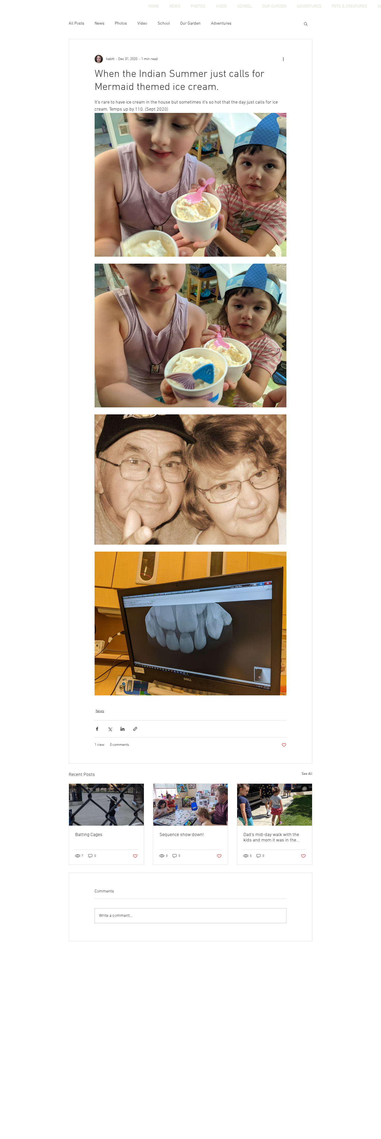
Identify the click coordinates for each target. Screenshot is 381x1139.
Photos (121, 23)
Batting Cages (88, 835)
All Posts (76, 23)
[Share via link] (135, 728)
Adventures (221, 23)
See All (307, 774)
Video (142, 23)
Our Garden (190, 23)
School (164, 23)
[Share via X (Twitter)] (109, 728)
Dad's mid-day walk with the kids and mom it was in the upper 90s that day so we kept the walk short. (273, 837)
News (99, 23)
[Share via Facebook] (97, 728)
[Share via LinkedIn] (122, 728)
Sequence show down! (181, 835)
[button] (305, 23)
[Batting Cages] (106, 805)
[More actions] (283, 59)
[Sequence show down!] (190, 805)
